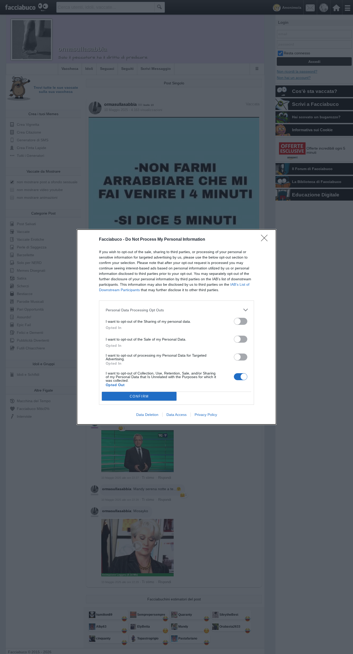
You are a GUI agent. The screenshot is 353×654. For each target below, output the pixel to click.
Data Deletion (147, 415)
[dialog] (176, 327)
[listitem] (176, 310)
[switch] (240, 321)
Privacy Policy (206, 415)
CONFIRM (139, 396)
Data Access (176, 415)
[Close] (266, 240)
